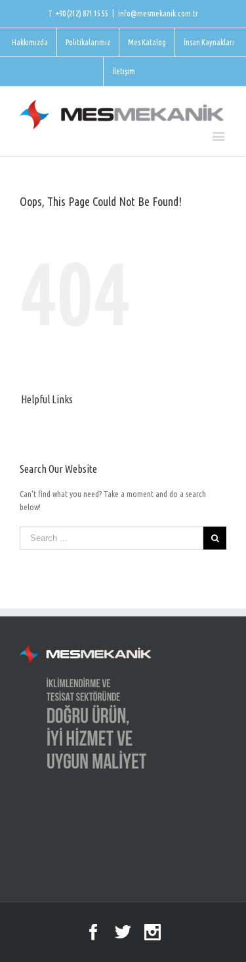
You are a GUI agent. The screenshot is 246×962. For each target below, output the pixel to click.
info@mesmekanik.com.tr (158, 13)
